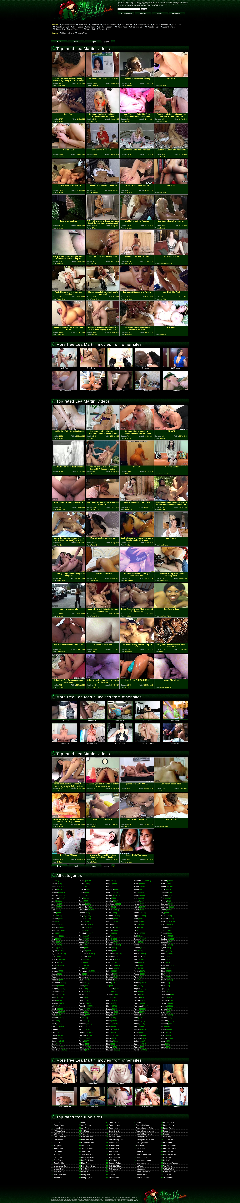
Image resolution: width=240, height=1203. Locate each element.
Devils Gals (167, 1157)
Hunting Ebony (114, 1143)
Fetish (81, 1027)
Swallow (164, 939)
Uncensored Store (65, 743)
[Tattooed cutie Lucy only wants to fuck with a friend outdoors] (171, 112)
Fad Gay (139, 1122)
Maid (108, 1044)
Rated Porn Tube (119, 1107)
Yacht (163, 1041)
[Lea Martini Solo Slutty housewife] (171, 148)
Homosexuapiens (142, 1163)
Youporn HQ (175, 743)
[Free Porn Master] (171, 465)
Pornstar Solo (104, 29)
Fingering (82, 1032)
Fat (80, 1018)
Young (163, 1047)
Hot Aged (139, 1166)
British (54, 1009)
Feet (80, 1021)
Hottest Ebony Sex (115, 1140)
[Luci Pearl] (68, 112)
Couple (81, 919)
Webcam (164, 1021)
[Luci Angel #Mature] (68, 853)
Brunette (55, 1012)
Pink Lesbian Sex (170, 1154)
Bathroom (55, 936)
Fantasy (82, 1015)
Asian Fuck (176, 25)
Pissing (136, 974)
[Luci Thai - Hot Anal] (171, 290)
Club (80, 895)
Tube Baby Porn (87, 1154)
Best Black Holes (87, 1160)
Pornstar (137, 983)
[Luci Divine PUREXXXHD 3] (137, 678)
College (82, 904)
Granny (109, 930)
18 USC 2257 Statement (125, 1200)
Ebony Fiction (114, 1122)
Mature (136, 884)
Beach (54, 945)
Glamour (109, 919)
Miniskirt (137, 895)
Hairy (108, 939)
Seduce (136, 1041)
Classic (81, 884)
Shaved (136, 1044)
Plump (136, 977)
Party (136, 959)
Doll (80, 974)
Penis (136, 962)
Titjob (163, 971)
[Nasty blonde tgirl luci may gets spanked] (68, 290)
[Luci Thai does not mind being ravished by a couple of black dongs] (68, 76)
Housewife (110, 959)
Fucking (109, 895)
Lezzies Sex (92, 391)
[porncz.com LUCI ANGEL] (137, 782)
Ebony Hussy (114, 1128)
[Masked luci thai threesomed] (102, 536)
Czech (81, 942)
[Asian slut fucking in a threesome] (68, 500)
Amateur (55, 892)
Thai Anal (95, 25)
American (55, 898)
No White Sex (114, 1149)
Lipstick (109, 1038)
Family (81, 1012)
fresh (76, 42)
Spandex (164, 904)
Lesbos (166, 1134)
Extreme (82, 1003)
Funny (108, 898)
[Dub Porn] (171, 76)
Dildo (81, 962)
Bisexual (55, 971)
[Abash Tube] (61, 20)
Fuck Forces (120, 721)
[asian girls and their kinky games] (102, 254)
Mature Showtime (170, 1149)
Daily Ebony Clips (88, 1166)
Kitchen (109, 1006)
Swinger (164, 945)
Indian (108, 971)
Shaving (137, 1047)
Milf (135, 892)
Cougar (82, 916)
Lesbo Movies (168, 1128)
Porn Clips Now (65, 391)
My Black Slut (114, 1146)
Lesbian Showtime (143, 1178)
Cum (80, 930)
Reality (136, 1012)
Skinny (163, 887)
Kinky (108, 1000)
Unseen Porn (92, 743)
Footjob (109, 884)
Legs (108, 1027)
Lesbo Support (168, 1131)
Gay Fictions (140, 1149)
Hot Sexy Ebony (115, 1137)
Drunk (81, 983)
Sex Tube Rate (147, 1107)
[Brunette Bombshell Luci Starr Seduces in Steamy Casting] (102, 853)
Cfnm (54, 1044)
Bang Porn (148, 391)
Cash (54, 1032)
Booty (54, 1000)
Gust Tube (148, 1084)
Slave (163, 889)
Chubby (82, 881)
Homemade (110, 954)
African (54, 889)
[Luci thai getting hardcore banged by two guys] (68, 571)
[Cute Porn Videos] (171, 607)
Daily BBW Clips (115, 1166)
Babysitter (55, 927)
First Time (82, 1035)
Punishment (138, 1006)
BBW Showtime (114, 1157)
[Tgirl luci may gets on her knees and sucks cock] (102, 500)
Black (54, 977)
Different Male (114, 1178)
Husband (109, 968)
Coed (81, 901)
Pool (135, 980)
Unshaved (165, 1000)
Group (108, 933)
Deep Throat (83, 954)
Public (136, 1003)
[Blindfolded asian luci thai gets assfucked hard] (137, 571)
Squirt (163, 916)
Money (136, 901)
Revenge (137, 1021)
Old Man (137, 933)
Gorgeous (110, 927)
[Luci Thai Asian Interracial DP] (68, 183)
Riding (136, 1024)
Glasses (109, 922)
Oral (135, 936)
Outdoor (137, 948)
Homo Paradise (142, 1157)
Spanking (164, 907)
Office (136, 927)
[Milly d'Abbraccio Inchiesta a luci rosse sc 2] (171, 642)
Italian (108, 983)
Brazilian (55, 1003)
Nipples (136, 916)
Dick (80, 959)
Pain (135, 951)
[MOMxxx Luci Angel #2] (102, 817)
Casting (54, 1035)
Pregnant (137, 989)
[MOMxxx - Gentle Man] (102, 642)
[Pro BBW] (171, 325)
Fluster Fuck (175, 391)
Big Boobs (55, 954)
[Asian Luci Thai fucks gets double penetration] (68, 678)
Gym (108, 936)
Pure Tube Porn (92, 1107)
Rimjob (136, 1027)
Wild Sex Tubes (147, 743)
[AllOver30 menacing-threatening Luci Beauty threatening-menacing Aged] (102, 219)
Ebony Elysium (86, 1178)
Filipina (81, 1029)
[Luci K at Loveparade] (68, 607)
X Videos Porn (147, 368)
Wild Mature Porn (169, 1172)
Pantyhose (138, 957)
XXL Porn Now (168, 1140)
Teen (163, 959)
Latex (108, 1018)
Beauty (54, 948)
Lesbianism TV (141, 1175)
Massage (109, 1050)
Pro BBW (166, 1160)
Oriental (137, 945)
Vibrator (164, 1006)
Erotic (81, 992)
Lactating (109, 1012)
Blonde (54, 986)
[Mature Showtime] (171, 678)
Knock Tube (119, 368)
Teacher (164, 954)
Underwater (165, 994)
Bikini (54, 968)
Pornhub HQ (92, 721)
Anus (53, 907)
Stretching (165, 927)
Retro (136, 1018)
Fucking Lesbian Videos (145, 1131)
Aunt (53, 922)
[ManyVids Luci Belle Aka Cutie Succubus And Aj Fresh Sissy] (137, 112)
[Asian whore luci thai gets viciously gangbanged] (102, 607)
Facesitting (83, 1006)
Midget (136, 889)
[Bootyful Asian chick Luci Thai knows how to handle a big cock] (137, 536)
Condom (82, 913)
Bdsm (54, 942)
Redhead (137, 1015)
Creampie (82, 924)
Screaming (138, 1035)
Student (164, 933)
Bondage (55, 994)
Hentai (108, 948)
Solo (162, 898)
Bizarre (54, 974)
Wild (162, 1035)
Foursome (110, 889)
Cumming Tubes (115, 1163)
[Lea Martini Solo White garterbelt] (137, 148)
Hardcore (109, 945)
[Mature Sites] (171, 817)
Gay (107, 907)
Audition (55, 919)
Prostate (137, 997)
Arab (53, 910)
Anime (54, 904)
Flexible (82, 1050)
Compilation (83, 910)
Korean (109, 1009)
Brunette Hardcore (160, 25)
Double (81, 980)
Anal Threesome (75, 29)
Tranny (163, 980)
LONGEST (177, 13)
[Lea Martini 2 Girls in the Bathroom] (68, 465)
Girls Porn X (168, 1178)
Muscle (136, 910)
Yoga (163, 1044)
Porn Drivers (147, 721)
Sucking (164, 936)
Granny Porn (141, 1151)
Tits (162, 974)
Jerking (109, 994)
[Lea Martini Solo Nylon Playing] (137, 76)
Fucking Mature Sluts (144, 1134)
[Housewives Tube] (171, 254)
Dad (80, 945)
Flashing (82, 1047)
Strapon (164, 924)
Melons (136, 887)
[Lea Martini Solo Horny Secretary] (102, 183)
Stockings (164, 922)
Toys (162, 977)
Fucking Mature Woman (145, 1140)
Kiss (107, 1003)
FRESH (143, 13)
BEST (159, 13)
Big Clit (54, 957)
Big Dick (55, 962)
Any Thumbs (92, 1084)
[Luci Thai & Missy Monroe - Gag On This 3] (137, 642)
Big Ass (54, 951)
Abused (54, 884)
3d (52, 881)
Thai (162, 962)
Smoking (164, 895)
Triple (163, 983)
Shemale (137, 1050)
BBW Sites (113, 1160)
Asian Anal (83, 25)
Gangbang (110, 904)
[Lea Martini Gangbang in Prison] (137, 290)
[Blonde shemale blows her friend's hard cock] (102, 290)
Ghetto (108, 913)
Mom (135, 898)
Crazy (81, 922)
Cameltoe (55, 1027)
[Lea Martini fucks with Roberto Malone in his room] (137, 325)
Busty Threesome (106, 27)
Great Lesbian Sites (143, 1154)
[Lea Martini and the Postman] (137, 219)
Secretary (137, 1038)
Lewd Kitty (167, 1137)
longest (93, 42)
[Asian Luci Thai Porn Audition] (137, 254)
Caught (54, 1038)
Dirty (80, 965)
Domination (83, 977)
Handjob (109, 942)
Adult (65, 1084)
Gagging (109, 901)
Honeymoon (111, 957)
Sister (163, 884)
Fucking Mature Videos (144, 1137)
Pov (135, 986)
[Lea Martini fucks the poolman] (171, 219)
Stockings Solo (137, 27)
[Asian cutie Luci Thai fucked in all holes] (68, 325)
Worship (164, 1038)
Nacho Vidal (82, 33)
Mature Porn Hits (169, 1146)
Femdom (82, 1024)
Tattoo (163, 951)
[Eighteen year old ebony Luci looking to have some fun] (102, 782)
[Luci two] (137, 465)
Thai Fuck (91, 27)
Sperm (163, 910)
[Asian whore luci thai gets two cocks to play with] (102, 678)
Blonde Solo (60, 29)
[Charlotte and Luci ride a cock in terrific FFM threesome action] (102, 465)
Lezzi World (167, 1143)
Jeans (108, 992)
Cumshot (82, 933)
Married (109, 1047)
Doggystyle (83, 971)
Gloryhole (110, 924)
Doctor (81, 968)
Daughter (82, 951)
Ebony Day (85, 1175)
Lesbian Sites (168, 1122)
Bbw (53, 939)
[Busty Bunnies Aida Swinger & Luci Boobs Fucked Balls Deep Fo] (68, 254)
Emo (80, 989)
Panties (136, 954)
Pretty (136, 992)
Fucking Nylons (142, 1143)
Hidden (109, 951)
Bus (53, 1021)
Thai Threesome (109, 25)
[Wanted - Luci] (68, 148)
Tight (163, 968)
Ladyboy (109, 1015)
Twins (163, 986)
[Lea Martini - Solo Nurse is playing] (68, 429)
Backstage (55, 930)
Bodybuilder (56, 992)
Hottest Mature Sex (143, 1172)
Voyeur (163, 1015)
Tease (163, 957)
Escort (81, 994)
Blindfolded (56, 983)
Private (136, 994)
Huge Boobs (78, 27)
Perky (136, 965)
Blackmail (55, 980)
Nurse (136, 922)
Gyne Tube (175, 1084)
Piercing (137, 971)
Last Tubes (65, 721)
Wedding (164, 1024)
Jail (107, 986)
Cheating (55, 1047)
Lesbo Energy (168, 1125)
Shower (164, 881)
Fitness (81, 1044)
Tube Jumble (175, 721)
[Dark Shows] (171, 536)
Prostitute (137, 1000)
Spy (162, 913)
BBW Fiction (113, 1151)
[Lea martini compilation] (171, 782)
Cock (81, 898)
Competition (83, 907)
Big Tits (54, 965)
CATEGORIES (126, 13)
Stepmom (164, 919)
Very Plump (167, 1166)
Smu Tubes (85, 1151)
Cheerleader (56, 1050)
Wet (162, 1027)
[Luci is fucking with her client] (137, 500)
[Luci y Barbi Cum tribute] (137, 853)
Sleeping (164, 892)
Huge (108, 962)
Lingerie (109, 1035)
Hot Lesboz (140, 1169)
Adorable (55, 887)
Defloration (83, 957)
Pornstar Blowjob (62, 27)
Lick (107, 1032)
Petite (136, 968)
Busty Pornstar (169, 27)
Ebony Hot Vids (114, 1125)
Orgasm (137, 939)
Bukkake (55, 1018)
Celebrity (55, 1041)
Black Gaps (85, 1163)
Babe (54, 924)
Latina (108, 1021)
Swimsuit (164, 942)
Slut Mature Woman (170, 1163)
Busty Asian (122, 27)
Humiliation (110, 965)
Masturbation (138, 881)
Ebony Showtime (115, 1131)
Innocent (109, 974)
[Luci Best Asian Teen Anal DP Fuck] (102, 76)
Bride (54, 1006)
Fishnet (81, 1038)
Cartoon (55, 1029)
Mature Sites (168, 1151)
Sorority (164, 901)
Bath (53, 933)
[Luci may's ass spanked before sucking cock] (171, 571)
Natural (136, 913)
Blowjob (55, 989)
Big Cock (55, 959)
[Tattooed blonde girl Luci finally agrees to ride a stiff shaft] (102, 112)
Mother (136, 907)
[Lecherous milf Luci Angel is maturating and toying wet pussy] (102, 429)
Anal (53, 901)
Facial (81, 1009)
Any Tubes (120, 1084)
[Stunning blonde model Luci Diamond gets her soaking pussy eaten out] (137, 429)
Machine (109, 1041)
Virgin (163, 1012)
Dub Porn (64, 368)
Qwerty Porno (92, 368)
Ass (53, 916)
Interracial (110, 980)
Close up (82, 889)
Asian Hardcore (68, 25)
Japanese (110, 989)
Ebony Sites (113, 1134)
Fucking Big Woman (143, 1125)
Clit (80, 887)
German (109, 910)
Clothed (82, 892)
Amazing (55, 895)
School (136, 1032)
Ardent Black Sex (87, 1157)
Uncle (163, 992)
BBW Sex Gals (114, 1154)
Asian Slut (91, 29)
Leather (109, 1024)
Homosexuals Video (143, 1160)
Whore (163, 1029)
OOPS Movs (175, 368)
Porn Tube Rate (65, 1107)
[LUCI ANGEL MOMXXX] (137, 817)
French (109, 892)
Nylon (136, 924)
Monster (137, 904)
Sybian (163, 948)
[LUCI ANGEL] (171, 429)
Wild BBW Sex (168, 1169)
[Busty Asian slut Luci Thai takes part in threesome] (137, 607)
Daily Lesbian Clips (116, 1169)
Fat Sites (112, 1175)
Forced (109, 887)
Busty (54, 1024)
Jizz (107, 997)
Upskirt (163, 1003)
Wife (162, 1032)
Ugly (162, 989)
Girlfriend (109, 916)
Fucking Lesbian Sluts (144, 1128)
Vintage (164, 1009)
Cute (80, 939)
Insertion (109, 977)
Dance (81, 948)
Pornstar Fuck (153, 27)
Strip (162, 930)
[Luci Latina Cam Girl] (102, 571)
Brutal (54, 1015)
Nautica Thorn (68, 33)
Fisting (81, 1041)
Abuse (136, 1200)
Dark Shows (85, 1169)
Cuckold (82, 927)
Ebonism (84, 1172)
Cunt (80, 936)
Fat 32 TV (112, 1172)
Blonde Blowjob (126, 25)
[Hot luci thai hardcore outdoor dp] (68, 642)
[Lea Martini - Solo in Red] (102, 148)
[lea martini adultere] (68, 219)
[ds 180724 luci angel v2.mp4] (137, 183)
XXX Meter (167, 1175)
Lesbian (109, 1029)
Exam (81, 997)
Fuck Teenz (140, 1146)
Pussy (136, 1009)
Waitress (164, 1018)
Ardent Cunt (119, 391)
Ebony (81, 986)
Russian (137, 1029)
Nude (136, 919)
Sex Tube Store (175, 1107)
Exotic (81, 1000)
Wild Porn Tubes (120, 743)
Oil (135, 930)
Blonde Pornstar (142, 25)
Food (108, 881)
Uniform (164, 997)
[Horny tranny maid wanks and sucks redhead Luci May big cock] (68, 817)
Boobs (54, 997)
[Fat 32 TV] (171, 183)
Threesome (165, 965)
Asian (54, 913)
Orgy (135, 942)
